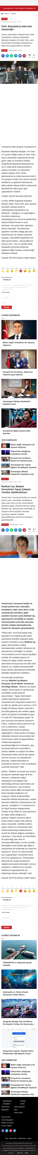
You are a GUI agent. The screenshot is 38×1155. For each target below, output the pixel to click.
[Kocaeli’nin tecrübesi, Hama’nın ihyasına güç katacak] (19, 359)
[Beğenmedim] (16, 268)
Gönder (7, 307)
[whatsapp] (11, 55)
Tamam (26, 1153)
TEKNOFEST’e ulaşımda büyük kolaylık (17, 963)
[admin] (14, 1130)
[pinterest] (24, 55)
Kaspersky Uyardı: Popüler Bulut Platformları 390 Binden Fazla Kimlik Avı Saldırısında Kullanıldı (18, 1052)
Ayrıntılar (20, 1153)
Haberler (7, 13)
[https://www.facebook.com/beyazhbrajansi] (2, 1130)
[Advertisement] (19, 114)
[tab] (6, 279)
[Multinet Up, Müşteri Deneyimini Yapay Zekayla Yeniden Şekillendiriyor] (19, 546)
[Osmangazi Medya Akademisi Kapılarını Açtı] (19, 388)
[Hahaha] (25, 268)
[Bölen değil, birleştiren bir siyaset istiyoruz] (19, 329)
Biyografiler (5, 1110)
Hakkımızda (22, 1138)
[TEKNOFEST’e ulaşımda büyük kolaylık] (19, 949)
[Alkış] (7, 268)
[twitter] (7, 55)
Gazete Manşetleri (7, 1120)
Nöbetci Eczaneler (7, 1123)
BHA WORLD (7, 1101)
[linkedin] (20, 55)
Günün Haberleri (19, 1107)
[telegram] (15, 55)
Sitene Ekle (13, 1138)
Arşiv (15, 1110)
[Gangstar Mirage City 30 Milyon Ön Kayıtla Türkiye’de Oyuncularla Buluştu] (19, 1008)
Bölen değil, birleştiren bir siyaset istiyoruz (18, 343)
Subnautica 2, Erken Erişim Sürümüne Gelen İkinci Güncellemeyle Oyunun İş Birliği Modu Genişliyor (18, 993)
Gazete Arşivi (18, 1112)
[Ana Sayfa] (2, 14)
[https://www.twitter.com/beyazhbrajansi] (6, 1130)
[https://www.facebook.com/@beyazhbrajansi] (10, 1130)
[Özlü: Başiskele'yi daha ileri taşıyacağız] (19, 72)
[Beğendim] (3, 268)
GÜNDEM (13, 13)
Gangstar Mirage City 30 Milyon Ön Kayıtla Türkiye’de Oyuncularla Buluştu (19, 1022)
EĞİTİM (22, 1101)
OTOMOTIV (7, 1104)
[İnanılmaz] (29, 268)
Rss (6, 1138)
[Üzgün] (34, 268)
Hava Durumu (6, 1117)
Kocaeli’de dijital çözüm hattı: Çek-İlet (17, 432)
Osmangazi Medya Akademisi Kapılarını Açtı (16, 402)
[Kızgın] (21, 268)
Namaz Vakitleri (6, 1125)
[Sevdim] (12, 268)
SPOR (22, 1104)
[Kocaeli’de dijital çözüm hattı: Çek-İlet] (19, 418)
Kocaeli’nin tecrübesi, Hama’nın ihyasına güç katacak (18, 373)
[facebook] (3, 55)
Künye (29, 1138)
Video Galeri (5, 1107)
